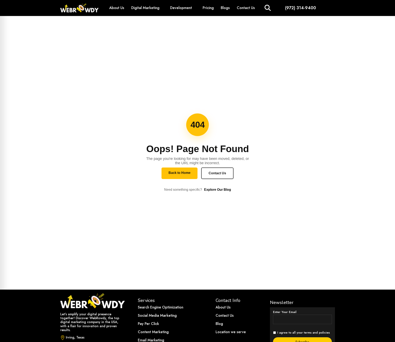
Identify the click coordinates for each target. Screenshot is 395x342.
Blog (219, 323)
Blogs (225, 7)
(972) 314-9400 (300, 8)
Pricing (208, 7)
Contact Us (246, 7)
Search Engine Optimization (160, 307)
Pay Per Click (148, 323)
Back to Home (179, 172)
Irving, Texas (75, 337)
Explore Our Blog (217, 189)
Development (181, 7)
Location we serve (231, 332)
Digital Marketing (145, 7)
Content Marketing (153, 332)
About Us (116, 7)
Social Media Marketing (157, 315)
